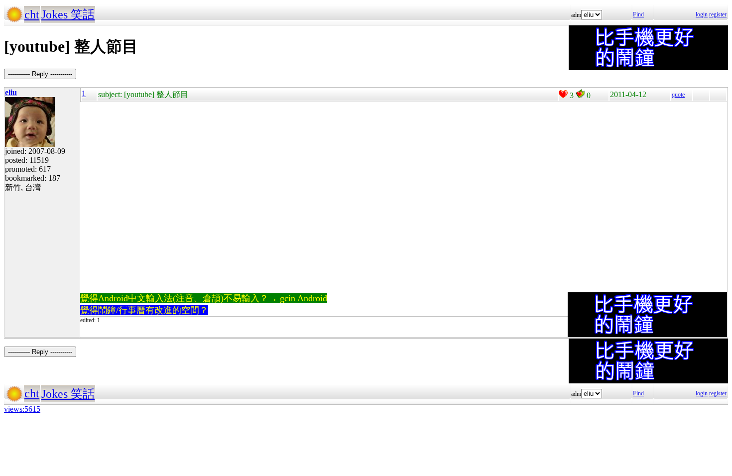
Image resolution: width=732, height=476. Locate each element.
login (702, 14)
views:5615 (22, 409)
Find (638, 14)
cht (31, 14)
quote (678, 94)
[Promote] (563, 94)
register (718, 14)
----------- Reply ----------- (40, 74)
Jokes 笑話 (68, 14)
